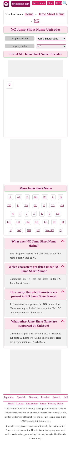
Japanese (9, 397)
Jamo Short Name (51, 14)
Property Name (20, 38)
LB (57, 213)
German (33, 397)
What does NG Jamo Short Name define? (34, 243)
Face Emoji (39, 3)
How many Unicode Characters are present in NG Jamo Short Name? (33, 294)
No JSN (49, 230)
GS (62, 205)
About (10, 403)
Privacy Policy (56, 403)
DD (9, 205)
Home (29, 14)
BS (44, 197)
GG (53, 205)
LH (18, 222)
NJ (38, 230)
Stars (50, 3)
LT (54, 222)
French (56, 397)
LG (9, 222)
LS (45, 222)
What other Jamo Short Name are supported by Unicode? (34, 323)
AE (19, 197)
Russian (45, 397)
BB (35, 197)
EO (26, 205)
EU (35, 205)
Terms (43, 403)
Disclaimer (32, 403)
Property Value (20, 46)
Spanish (21, 397)
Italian (67, 397)
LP (36, 222)
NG (36, 21)
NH (29, 230)
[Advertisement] (35, 68)
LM (27, 222)
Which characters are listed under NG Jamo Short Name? (33, 269)
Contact (20, 403)
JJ (34, 213)
